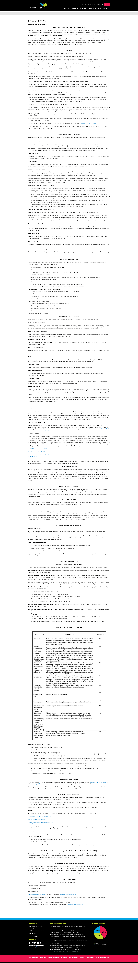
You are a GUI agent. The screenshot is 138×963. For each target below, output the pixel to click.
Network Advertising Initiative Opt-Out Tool (96, 429)
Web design (79, 959)
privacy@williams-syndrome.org (37, 894)
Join (82, 4)
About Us (66, 8)
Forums (98, 4)
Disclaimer (43, 957)
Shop (89, 4)
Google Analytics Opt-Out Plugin (38, 452)
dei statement (73, 957)
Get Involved (103, 8)
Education (75, 8)
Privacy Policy (33, 957)
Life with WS (92, 8)
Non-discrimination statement (57, 957)
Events (85, 4)
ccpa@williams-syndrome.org (98, 782)
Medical (83, 8)
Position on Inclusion (58, 923)
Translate (41, 947)
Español (94, 4)
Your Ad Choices (32, 456)
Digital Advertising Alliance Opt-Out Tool (40, 449)
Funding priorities (98, 923)
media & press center (87, 957)
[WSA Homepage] (38, 6)
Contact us (33, 923)
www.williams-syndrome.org (89, 123)
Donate (106, 4)
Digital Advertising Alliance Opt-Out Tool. (41, 430)
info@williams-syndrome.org (74, 904)
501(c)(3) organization (102, 957)
